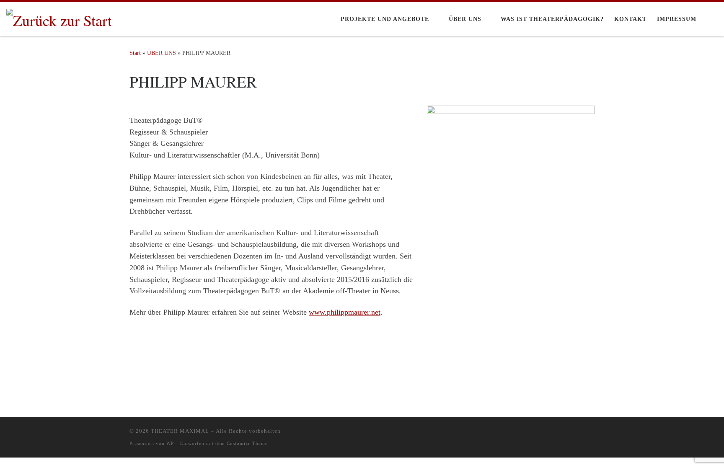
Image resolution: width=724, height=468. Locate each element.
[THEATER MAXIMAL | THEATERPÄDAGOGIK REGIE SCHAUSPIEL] (58, 18)
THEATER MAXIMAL (180, 431)
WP (170, 443)
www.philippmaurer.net (344, 312)
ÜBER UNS (161, 52)
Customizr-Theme (247, 443)
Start (135, 52)
